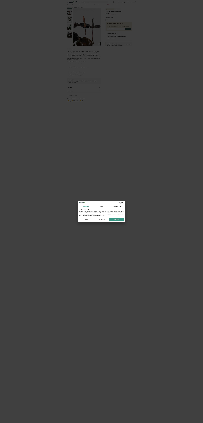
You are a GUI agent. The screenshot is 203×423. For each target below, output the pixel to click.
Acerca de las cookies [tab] (117, 206)
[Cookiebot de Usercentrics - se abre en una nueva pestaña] (119, 203)
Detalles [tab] (101, 206)
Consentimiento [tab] (86, 206)
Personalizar (101, 219)
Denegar (86, 219)
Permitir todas (116, 219)
